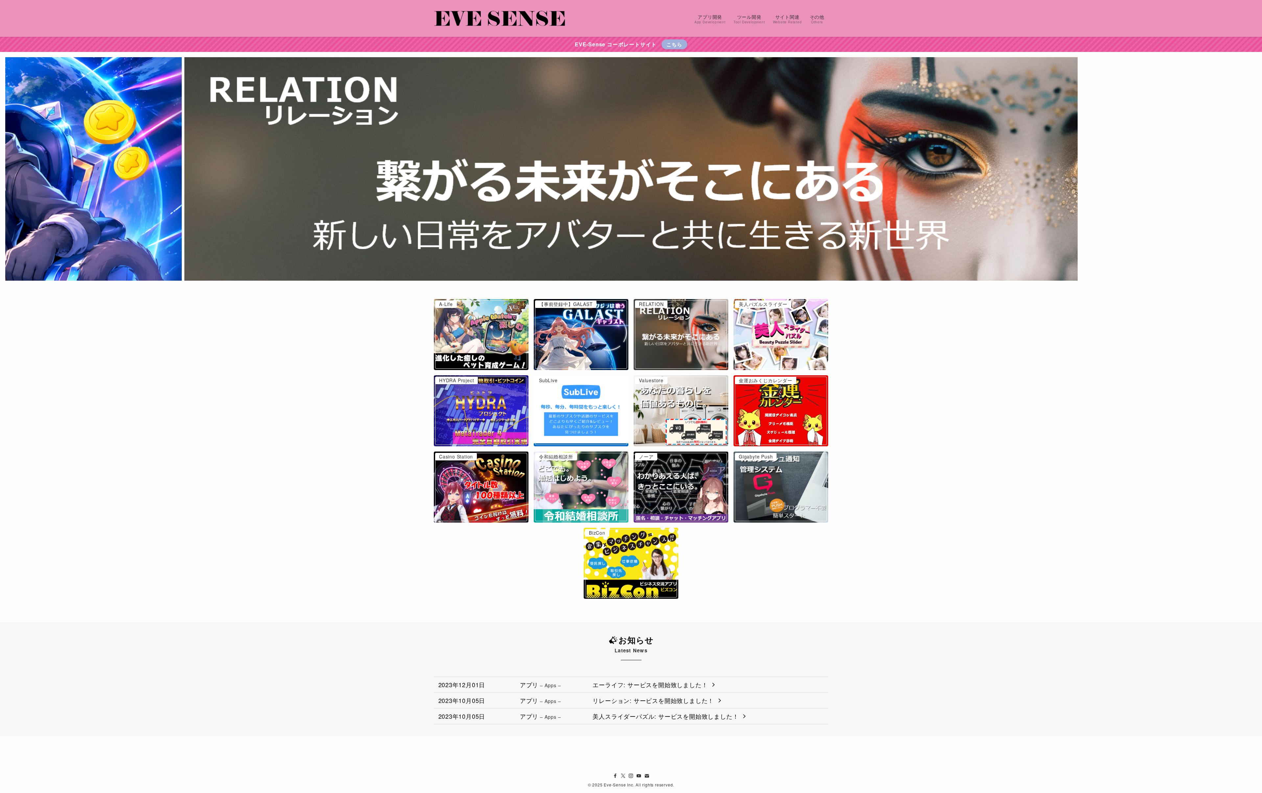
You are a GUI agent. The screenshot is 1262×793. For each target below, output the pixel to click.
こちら (674, 44)
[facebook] (615, 776)
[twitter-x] (623, 776)
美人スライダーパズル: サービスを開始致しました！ (665, 716)
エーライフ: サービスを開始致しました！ (650, 684)
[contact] (647, 776)
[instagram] (631, 776)
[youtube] (639, 776)
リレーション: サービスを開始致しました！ (653, 700)
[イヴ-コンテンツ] (499, 18)
